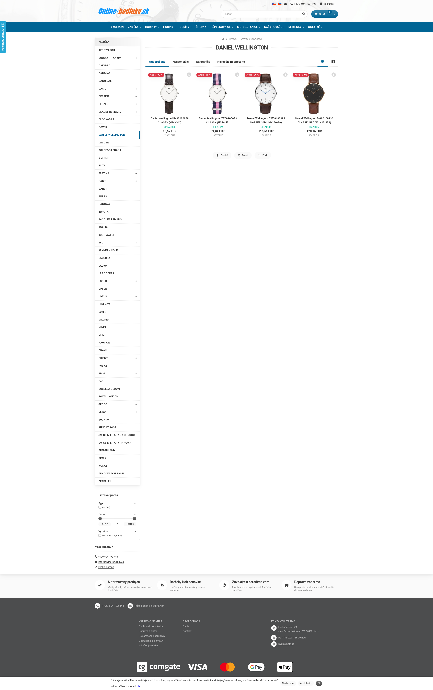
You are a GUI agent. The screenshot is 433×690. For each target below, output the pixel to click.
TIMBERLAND (106, 450)
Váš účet (328, 3)
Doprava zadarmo (307, 582)
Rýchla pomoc (106, 567)
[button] (334, 14)
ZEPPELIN (104, 481)
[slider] (100, 518)
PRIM (101, 373)
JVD (100, 242)
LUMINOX (104, 304)
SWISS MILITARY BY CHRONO (116, 435)
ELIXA (102, 165)
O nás (186, 626)
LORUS (102, 281)
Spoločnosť (191, 621)
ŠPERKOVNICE (221, 27)
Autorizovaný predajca (124, 582)
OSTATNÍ (314, 27)
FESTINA (103, 173)
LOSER (102, 288)
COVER (102, 127)
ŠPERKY (201, 27)
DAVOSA (103, 142)
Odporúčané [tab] (157, 61)
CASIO (102, 88)
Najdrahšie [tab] (203, 61)
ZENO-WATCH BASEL (111, 473)
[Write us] (274, 644)
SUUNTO (103, 419)
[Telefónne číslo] (97, 606)
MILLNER (103, 319)
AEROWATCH (106, 50)
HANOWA (104, 204)
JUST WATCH (106, 235)
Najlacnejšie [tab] (181, 61)
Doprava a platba (148, 631)
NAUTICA (104, 342)
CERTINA (104, 96)
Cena (101, 514)
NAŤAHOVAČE (273, 27)
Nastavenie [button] (288, 683)
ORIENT (103, 358)
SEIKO (102, 411)
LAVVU (102, 265)
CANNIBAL (105, 80)
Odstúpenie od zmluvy (151, 640)
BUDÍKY (184, 27)
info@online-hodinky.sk (111, 561)
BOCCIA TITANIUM (109, 57)
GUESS (102, 196)
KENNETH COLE (108, 250)
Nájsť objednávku (148, 645)
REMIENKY (294, 27)
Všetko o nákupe (150, 621)
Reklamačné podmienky (152, 635)
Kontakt (187, 631)
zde (138, 686)
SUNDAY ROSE (107, 427)
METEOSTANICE (247, 27)
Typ (100, 503)
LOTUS (102, 296)
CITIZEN (103, 104)
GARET (102, 188)
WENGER (103, 465)
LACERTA (104, 258)
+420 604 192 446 (108, 556)
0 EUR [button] (325, 14)
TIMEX (102, 458)
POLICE (103, 365)
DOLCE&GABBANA (109, 150)
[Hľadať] (303, 14)
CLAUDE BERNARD (109, 111)
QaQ (101, 381)
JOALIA (103, 227)
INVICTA (103, 211)
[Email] (285, 4)
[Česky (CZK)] (274, 4)
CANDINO (104, 73)
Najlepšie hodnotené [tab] (231, 61)
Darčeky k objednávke (185, 582)
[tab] (322, 62)
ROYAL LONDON (108, 396)
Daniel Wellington (112, 535)
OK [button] (319, 683)
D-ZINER (103, 157)
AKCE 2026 (117, 27)
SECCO (102, 404)
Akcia (106, 507)
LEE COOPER (106, 273)
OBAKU (102, 350)
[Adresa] (274, 628)
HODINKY (151, 27)
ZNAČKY (133, 27)
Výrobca (103, 531)
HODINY (168, 27)
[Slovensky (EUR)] (279, 4)
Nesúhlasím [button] (306, 683)
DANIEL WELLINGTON (111, 134)
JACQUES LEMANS (110, 219)
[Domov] (124, 11)
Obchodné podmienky (151, 626)
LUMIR (102, 311)
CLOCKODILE (106, 119)
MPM (101, 335)
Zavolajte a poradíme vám (250, 582)
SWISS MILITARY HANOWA (114, 442)
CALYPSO (104, 65)
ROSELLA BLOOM (109, 388)
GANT (102, 181)
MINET (102, 327)
